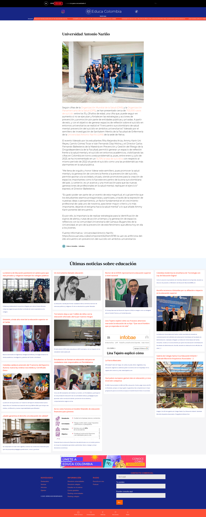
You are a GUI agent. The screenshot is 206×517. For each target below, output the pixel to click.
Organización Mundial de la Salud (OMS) (102, 107)
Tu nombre (120, 482)
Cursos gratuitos (73, 490)
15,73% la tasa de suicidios (109, 158)
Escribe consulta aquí (124, 491)
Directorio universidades (76, 481)
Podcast (95, 484)
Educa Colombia (107, 11)
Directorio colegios (74, 484)
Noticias (43, 484)
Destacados (45, 481)
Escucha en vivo (98, 481)
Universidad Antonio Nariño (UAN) (86, 134)
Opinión (43, 490)
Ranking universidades (75, 493)
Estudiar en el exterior (75, 487)
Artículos (44, 487)
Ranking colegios (73, 496)
